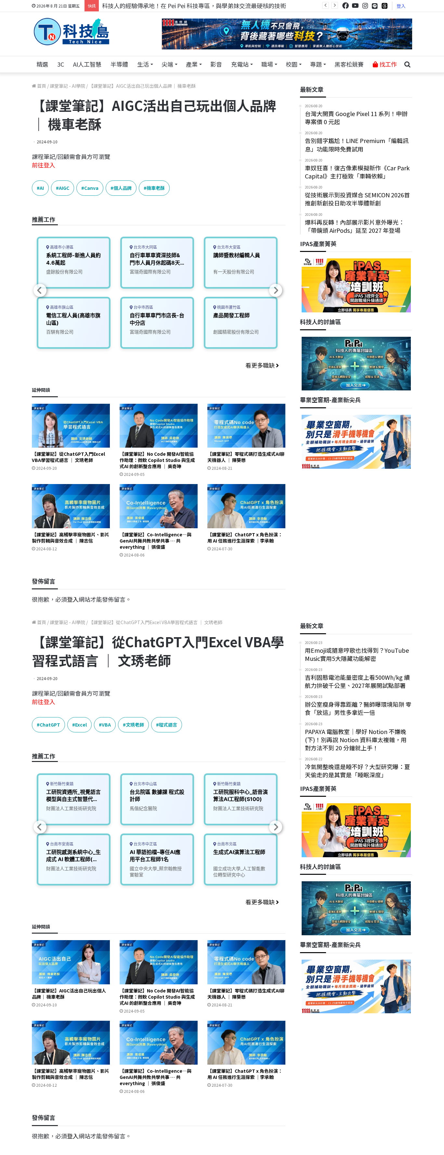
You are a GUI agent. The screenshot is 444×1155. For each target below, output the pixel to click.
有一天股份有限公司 (233, 271)
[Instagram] (365, 5)
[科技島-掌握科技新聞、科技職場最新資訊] (71, 31)
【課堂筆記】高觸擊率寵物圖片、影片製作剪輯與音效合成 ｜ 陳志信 (70, 537)
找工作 (387, 64)
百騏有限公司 (59, 332)
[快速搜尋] (407, 64)
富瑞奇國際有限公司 (150, 271)
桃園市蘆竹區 (228, 307)
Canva (91, 188)
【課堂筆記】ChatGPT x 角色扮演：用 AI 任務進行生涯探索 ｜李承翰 (244, 537)
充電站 (240, 64)
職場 (267, 64)
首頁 (41, 86)
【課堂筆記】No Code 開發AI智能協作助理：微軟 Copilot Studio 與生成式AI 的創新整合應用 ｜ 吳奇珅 (157, 460)
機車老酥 (156, 188)
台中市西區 (143, 307)
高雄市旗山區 (61, 307)
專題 (316, 64)
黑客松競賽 (349, 64)
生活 (143, 64)
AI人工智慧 (87, 64)
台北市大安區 (228, 247)
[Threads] (384, 5)
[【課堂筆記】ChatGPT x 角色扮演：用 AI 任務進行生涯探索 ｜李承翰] (246, 506)
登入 (401, 6)
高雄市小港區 (61, 247)
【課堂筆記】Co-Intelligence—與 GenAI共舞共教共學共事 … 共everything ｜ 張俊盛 (155, 540)
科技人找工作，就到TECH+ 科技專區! (151, 5)
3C (60, 64)
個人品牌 (122, 188)
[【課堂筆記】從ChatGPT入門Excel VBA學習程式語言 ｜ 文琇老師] (71, 426)
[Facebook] (345, 5)
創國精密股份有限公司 (236, 332)
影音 (216, 64)
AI (42, 188)
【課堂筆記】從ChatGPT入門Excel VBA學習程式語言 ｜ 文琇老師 (68, 457)
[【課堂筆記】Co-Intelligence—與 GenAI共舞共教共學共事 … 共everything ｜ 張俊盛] (159, 506)
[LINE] (375, 6)
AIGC (64, 188)
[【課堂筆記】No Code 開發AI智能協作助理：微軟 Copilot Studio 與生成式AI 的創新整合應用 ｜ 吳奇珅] (159, 426)
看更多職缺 (260, 365)
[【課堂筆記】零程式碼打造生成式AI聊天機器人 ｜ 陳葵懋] (246, 426)
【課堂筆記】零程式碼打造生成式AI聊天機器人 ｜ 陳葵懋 (245, 457)
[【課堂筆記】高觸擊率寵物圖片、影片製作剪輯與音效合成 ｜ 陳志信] (71, 506)
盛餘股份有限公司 (64, 271)
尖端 (167, 64)
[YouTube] (355, 5)
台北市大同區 (145, 247)
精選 (42, 64)
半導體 (119, 64)
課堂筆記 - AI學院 (67, 86)
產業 (192, 64)
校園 (291, 64)
